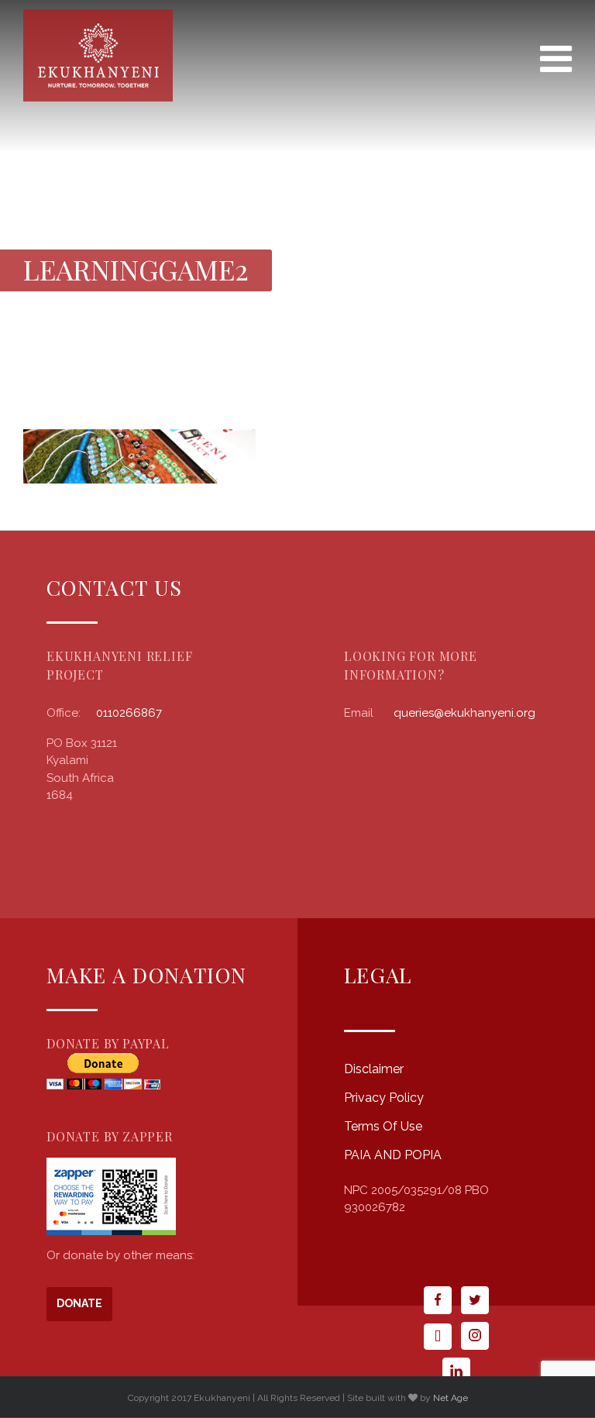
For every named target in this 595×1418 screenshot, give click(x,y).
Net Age (450, 1397)
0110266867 (129, 713)
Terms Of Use (383, 1126)
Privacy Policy (384, 1097)
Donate (79, 1303)
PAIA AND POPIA (393, 1155)
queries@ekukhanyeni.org (464, 713)
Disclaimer (374, 1069)
